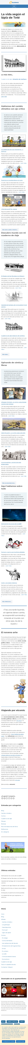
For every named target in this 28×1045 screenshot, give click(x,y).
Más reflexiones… (6, 601)
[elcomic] (14, 2)
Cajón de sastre (6, 932)
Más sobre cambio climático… (10, 229)
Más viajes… (5, 354)
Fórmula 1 (5, 930)
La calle (4, 954)
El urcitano (5, 951)
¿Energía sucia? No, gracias (9, 209)
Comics (3, 816)
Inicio (2, 914)
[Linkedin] (9, 798)
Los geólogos (6, 924)
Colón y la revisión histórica (9, 583)
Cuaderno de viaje (6, 818)
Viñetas (3, 919)
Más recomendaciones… (8, 483)
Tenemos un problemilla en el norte (12, 180)
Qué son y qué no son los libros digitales (13, 552)
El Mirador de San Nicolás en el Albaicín (12, 276)
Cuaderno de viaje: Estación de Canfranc (13, 335)
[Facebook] (5, 798)
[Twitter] (7, 798)
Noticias (3, 824)
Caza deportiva (6, 927)
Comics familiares (7, 940)
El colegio (5, 938)
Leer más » (23, 163)
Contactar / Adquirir (7, 967)
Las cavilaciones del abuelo (10, 943)
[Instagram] (11, 798)
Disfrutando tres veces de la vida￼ (11, 524)
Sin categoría (5, 832)
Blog (2, 810)
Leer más (4, 96)
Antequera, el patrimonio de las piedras (12, 892)
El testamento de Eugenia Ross (11, 946)
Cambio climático (6, 813)
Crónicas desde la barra (9, 956)
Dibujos (3, 821)
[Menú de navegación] (14, 6)
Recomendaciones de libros (9, 826)
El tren (4, 948)
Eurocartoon (5, 959)
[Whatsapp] (2, 798)
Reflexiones (4, 829)
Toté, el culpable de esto (8, 964)
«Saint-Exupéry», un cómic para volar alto (13, 433)
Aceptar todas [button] (20, 1041)
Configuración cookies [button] (8, 1041)
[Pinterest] (14, 798)
